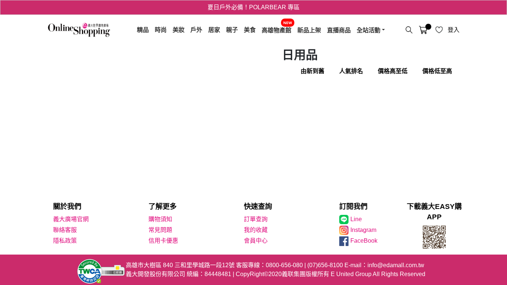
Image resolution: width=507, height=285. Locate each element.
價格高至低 (393, 71)
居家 (214, 30)
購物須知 (160, 219)
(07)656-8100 (325, 265)
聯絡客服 (65, 230)
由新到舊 (312, 71)
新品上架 (309, 30)
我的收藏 (256, 230)
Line (356, 219)
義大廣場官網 (71, 219)
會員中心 (256, 241)
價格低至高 (437, 71)
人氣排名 (351, 71)
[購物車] (423, 30)
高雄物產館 (276, 30)
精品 (143, 30)
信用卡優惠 (163, 241)
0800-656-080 (284, 265)
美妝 (178, 30)
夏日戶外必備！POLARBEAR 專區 (253, 7)
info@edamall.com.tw (395, 265)
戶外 (196, 30)
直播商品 (339, 30)
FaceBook (363, 241)
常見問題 (160, 230)
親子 (232, 30)
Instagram (363, 230)
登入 (453, 30)
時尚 (161, 30)
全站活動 (368, 30)
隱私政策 (65, 241)
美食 (250, 30)
